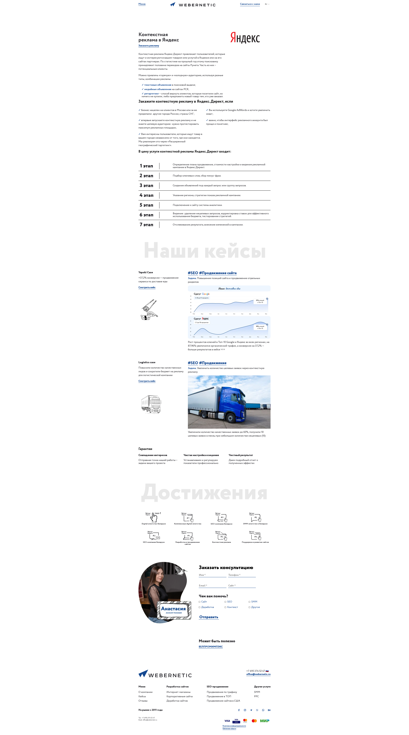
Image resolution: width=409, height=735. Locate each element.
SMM (257, 692)
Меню (142, 4)
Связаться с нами (250, 4)
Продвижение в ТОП (219, 696)
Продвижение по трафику (222, 692)
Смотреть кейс (147, 287)
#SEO (193, 273)
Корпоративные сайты (179, 696)
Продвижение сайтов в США (223, 701)
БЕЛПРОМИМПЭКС (211, 647)
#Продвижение (212, 363)
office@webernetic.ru (258, 674)
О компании (145, 692)
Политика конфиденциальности (234, 726)
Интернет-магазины (178, 692)
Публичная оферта (229, 729)
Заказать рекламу (148, 45)
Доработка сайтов (177, 701)
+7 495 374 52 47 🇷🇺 (257, 671)
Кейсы (142, 696)
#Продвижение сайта (218, 273)
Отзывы (143, 701)
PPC (256, 696)
